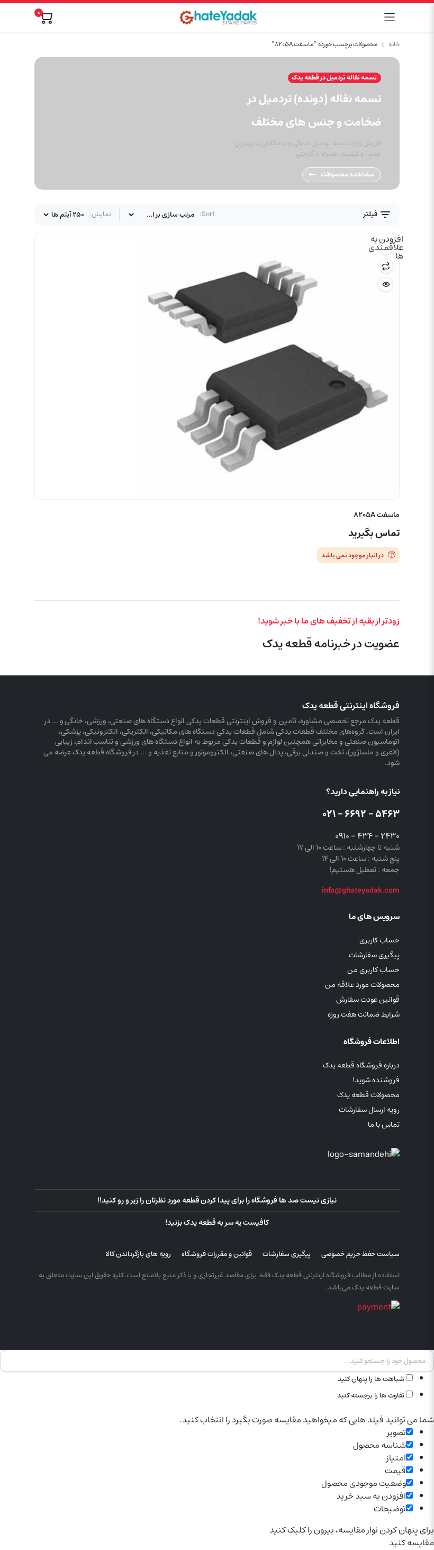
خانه (394, 44)
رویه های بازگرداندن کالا (138, 1254)
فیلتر (371, 214)
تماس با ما (384, 1124)
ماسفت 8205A (377, 515)
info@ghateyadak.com (361, 890)
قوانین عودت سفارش (368, 999)
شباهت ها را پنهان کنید (372, 1379)
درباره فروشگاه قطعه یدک (361, 1065)
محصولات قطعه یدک (368, 1095)
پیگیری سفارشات (374, 955)
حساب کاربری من (373, 970)
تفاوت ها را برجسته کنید (371, 1395)
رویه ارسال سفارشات (369, 1109)
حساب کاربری (379, 940)
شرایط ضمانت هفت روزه (364, 1014)
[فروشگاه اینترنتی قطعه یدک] (218, 17)
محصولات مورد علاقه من (362, 984)
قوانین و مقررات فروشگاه (217, 1254)
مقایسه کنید (385, 266)
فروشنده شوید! (376, 1080)
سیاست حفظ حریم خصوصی (360, 1254)
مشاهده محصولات (347, 174)
